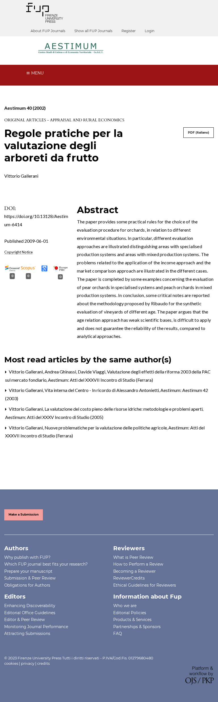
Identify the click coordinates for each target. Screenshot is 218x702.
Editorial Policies (129, 612)
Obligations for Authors (27, 585)
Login (149, 31)
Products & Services (132, 619)
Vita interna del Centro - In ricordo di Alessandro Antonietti (102, 390)
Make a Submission (24, 514)
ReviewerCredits (129, 578)
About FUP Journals (48, 31)
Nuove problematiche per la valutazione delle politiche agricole (106, 427)
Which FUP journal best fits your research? (46, 564)
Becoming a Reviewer (134, 571)
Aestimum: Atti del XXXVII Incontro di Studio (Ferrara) (100, 380)
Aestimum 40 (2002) (25, 108)
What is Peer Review (133, 557)
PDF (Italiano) (198, 132)
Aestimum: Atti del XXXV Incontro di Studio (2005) (54, 417)
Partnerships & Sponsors (137, 626)
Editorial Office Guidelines (29, 612)
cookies (11, 663)
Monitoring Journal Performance (36, 626)
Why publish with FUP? (27, 557)
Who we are (125, 605)
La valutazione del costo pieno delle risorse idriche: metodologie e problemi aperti (124, 409)
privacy (27, 663)
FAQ (117, 633)
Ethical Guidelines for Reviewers (144, 585)
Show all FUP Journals (93, 31)
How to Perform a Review (138, 564)
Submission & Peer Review (30, 578)
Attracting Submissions (27, 633)
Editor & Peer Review (24, 619)
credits (43, 663)
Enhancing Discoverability (29, 605)
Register (128, 31)
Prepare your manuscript (28, 571)
